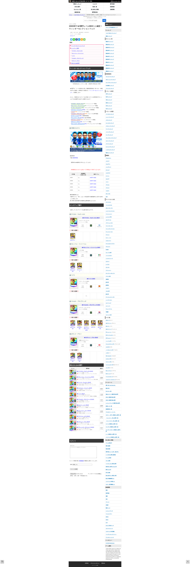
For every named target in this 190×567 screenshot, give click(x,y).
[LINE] (74, 39)
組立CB (107, 294)
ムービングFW (109, 217)
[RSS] (82, 39)
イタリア (107, 161)
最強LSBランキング (110, 65)
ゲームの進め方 (109, 442)
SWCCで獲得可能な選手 (111, 400)
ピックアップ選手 (75, 48)
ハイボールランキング (110, 149)
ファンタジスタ (109, 205)
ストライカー (108, 202)
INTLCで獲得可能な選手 (110, 397)
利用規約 (81, 460)
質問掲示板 (95, 12)
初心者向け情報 (95, 9)
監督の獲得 (108, 448)
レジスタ (107, 264)
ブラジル (107, 184)
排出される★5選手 (75, 63)
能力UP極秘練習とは (110, 478)
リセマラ (95, 4)
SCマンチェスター (109, 335)
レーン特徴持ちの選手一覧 (111, 434)
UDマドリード (109, 329)
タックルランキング (110, 123)
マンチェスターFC (109, 364)
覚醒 (107, 496)
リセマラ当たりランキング (79, 14)
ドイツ (107, 181)
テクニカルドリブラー (110, 243)
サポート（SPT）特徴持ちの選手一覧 (113, 415)
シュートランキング (110, 117)
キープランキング (109, 135)
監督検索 (112, 6)
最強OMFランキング (110, 50)
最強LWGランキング (110, 44)
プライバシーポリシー (95, 563)
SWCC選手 (77, 6)
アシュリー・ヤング (76, 117)
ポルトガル (108, 193)
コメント (72, 35)
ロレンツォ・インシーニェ (77, 53)
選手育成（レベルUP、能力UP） (112, 451)
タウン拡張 (108, 460)
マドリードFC (108, 361)
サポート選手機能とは (110, 484)
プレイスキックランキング (111, 137)
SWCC (107, 516)
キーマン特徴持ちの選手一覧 (111, 424)
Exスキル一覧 (77, 9)
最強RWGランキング (110, 47)
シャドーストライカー (110, 211)
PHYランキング (109, 108)
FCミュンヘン (108, 332)
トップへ (187, 562)
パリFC (107, 353)
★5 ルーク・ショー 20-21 (83, 405)
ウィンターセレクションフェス (78, 45)
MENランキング (109, 102)
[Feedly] (84, 39)
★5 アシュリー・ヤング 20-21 (84, 410)
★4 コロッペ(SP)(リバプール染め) (86, 328)
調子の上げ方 (108, 469)
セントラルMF (108, 252)
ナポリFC (108, 347)
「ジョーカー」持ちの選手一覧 (112, 418)
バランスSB (108, 276)
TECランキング (109, 99)
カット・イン (108, 237)
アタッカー (108, 246)
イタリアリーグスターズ (111, 379)
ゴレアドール (108, 220)
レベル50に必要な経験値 (111, 454)
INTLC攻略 (108, 472)
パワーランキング (109, 143)
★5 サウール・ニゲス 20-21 (83, 416)
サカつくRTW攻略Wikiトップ (112, 27)
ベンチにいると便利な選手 (111, 463)
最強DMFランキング (110, 53)
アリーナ (107, 502)
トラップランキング (110, 132)
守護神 (107, 312)
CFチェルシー (108, 338)
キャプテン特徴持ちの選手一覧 (112, 426)
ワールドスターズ (109, 376)
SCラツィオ (108, 373)
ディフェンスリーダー (110, 297)
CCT (107, 522)
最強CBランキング (109, 62)
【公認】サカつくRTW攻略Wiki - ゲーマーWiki (81, 1)
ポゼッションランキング (111, 79)
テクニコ (107, 234)
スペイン (107, 176)
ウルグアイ (108, 164)
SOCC (107, 519)
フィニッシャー (109, 214)
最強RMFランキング (110, 59)
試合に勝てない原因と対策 (111, 475)
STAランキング (109, 105)
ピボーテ (107, 261)
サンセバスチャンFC (110, 344)
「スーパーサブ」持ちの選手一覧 (112, 421)
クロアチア (108, 173)
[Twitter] (71, 39)
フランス (107, 187)
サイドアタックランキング (111, 82)
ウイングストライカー (110, 228)
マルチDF (108, 291)
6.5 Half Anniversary (110, 543)
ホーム (70, 14)
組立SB (107, 282)
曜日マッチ (108, 508)
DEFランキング (109, 96)
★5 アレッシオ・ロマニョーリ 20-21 (85, 427)
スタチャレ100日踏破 (110, 531)
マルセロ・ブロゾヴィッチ (77, 58)
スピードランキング (110, 140)
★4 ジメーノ (72, 240)
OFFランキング (109, 93)
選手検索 (112, 4)
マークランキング (109, 129)
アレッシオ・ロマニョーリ (77, 123)
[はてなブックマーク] (79, 39)
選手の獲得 (108, 445)
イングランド (108, 167)
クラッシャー (108, 270)
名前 (71, 464)
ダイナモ (107, 267)
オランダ (107, 170)
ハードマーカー (109, 300)
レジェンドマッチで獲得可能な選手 (113, 403)
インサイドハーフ (109, 258)
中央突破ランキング (110, 85)
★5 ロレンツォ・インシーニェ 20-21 (91, 247)
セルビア (107, 179)
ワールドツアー (109, 513)
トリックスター (109, 255)
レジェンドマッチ (109, 511)
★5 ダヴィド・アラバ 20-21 (91, 337)
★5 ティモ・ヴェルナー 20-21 (84, 382)
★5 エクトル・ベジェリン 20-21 (84, 388)
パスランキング (109, 120)
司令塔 (107, 249)
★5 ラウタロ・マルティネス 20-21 (91, 218)
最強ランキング (77, 4)
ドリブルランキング (110, 114)
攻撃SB (107, 279)
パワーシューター (109, 222)
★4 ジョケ (93, 327)
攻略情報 (112, 9)
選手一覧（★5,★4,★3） (111, 385)
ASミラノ (108, 326)
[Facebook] (76, 39)
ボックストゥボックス (110, 273)
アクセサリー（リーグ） (111, 412)
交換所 (107, 505)
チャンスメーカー (109, 231)
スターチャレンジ (109, 528)
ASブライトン (108, 323)
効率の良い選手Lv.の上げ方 (111, 466)
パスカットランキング (110, 126)
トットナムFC (108, 341)
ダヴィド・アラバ (76, 60)
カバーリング (108, 303)
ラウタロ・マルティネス (77, 50)
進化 (107, 499)
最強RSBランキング (110, 68)
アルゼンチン (108, 158)
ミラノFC (108, 367)
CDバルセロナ (109, 355)
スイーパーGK (109, 314)
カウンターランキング (110, 76)
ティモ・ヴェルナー (76, 107)
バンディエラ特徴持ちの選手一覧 (112, 437)
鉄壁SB (107, 285)
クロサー (107, 288)
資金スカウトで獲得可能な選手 (112, 394)
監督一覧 (95, 6)
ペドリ (73, 55)
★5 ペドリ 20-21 (91, 278)
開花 (107, 490)
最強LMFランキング (110, 56)
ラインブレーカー (109, 225)
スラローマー (108, 240)
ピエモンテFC (108, 358)
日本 (107, 196)
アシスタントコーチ (110, 537)
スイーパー (108, 306)
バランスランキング (110, 88)
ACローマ (108, 320)
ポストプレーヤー (109, 208)
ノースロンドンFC (109, 350)
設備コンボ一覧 (109, 406)
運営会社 (103, 563)
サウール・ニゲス (75, 119)
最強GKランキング (109, 71)
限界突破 (107, 493)
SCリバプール (108, 370)
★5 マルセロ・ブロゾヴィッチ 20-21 (91, 305)
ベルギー (107, 190)
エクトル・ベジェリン (76, 109)
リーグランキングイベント (111, 534)
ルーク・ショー (75, 115)
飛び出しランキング (110, 152)
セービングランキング (110, 146)
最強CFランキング (109, 41)
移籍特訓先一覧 (109, 409)
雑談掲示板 (77, 12)
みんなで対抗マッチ (110, 525)
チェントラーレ (109, 309)
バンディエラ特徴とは (110, 481)
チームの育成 (108, 457)
